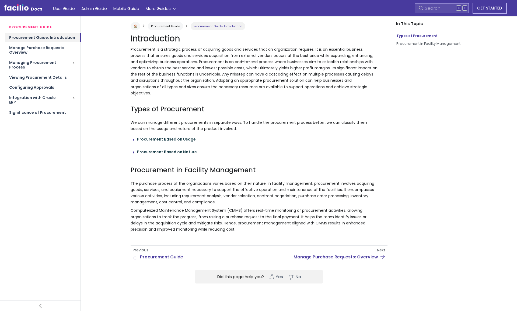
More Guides (158, 8)
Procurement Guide (165, 26)
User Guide (64, 8)
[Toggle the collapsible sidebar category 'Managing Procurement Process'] (74, 65)
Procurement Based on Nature (167, 152)
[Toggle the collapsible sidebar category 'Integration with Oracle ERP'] (74, 100)
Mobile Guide (126, 8)
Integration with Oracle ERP (32, 100)
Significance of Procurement (37, 112)
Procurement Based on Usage (166, 139)
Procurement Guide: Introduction (42, 37)
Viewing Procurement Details (38, 77)
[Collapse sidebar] (40, 305)
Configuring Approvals (31, 87)
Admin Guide (94, 8)
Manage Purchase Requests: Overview (37, 50)
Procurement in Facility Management (428, 43)
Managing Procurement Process (32, 65)
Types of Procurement (417, 35)
